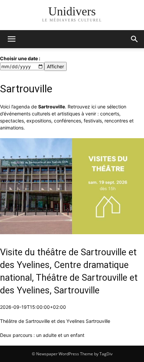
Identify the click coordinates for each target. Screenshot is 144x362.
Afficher (55, 66)
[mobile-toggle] (11, 39)
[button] (134, 39)
